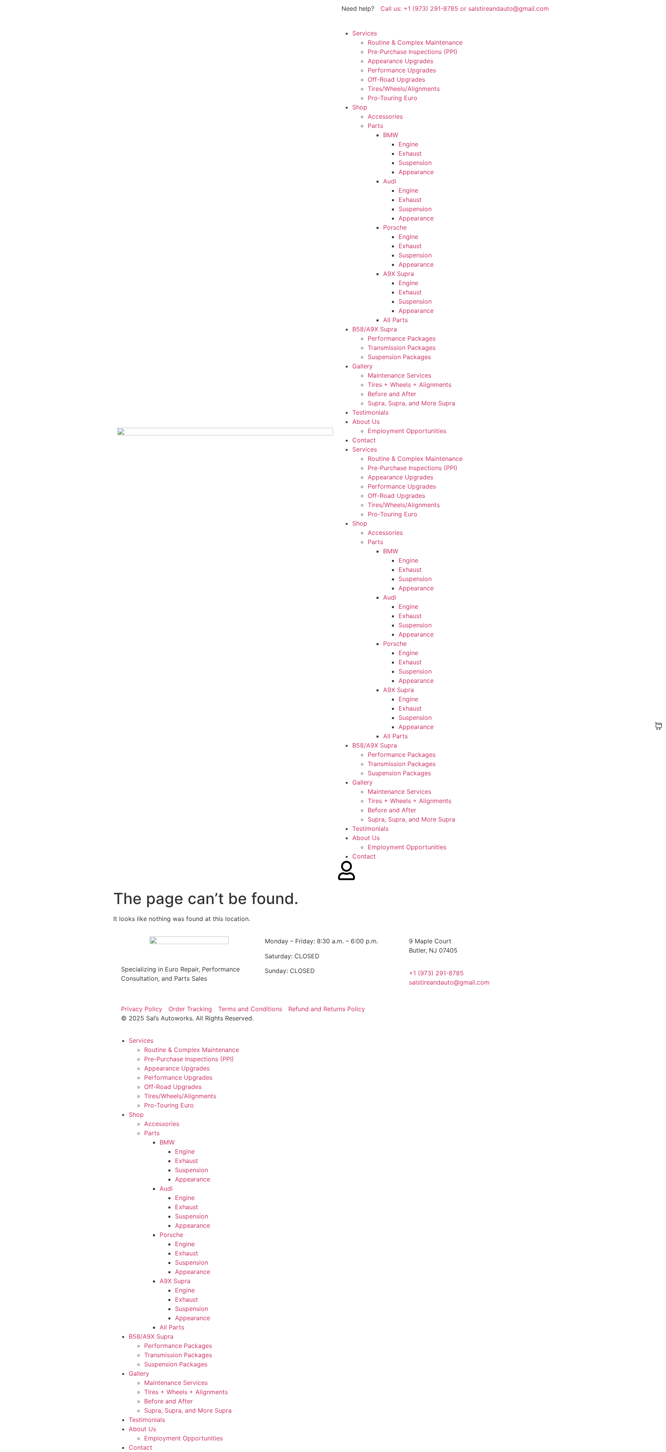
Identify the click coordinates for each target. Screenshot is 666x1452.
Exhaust (410, 153)
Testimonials (370, 412)
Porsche (395, 227)
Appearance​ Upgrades (400, 61)
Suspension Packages (399, 357)
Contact (364, 440)
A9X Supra (398, 273)
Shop (359, 107)
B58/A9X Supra (374, 329)
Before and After (392, 394)
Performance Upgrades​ (402, 70)
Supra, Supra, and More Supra (411, 403)
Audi (389, 181)
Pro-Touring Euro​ (392, 98)
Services (364, 33)
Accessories (385, 116)
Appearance (416, 172)
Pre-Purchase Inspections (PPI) (412, 51)
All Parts (395, 320)
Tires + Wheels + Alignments (409, 384)
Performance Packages (402, 338)
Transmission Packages (402, 347)
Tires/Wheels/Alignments (404, 88)
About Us (366, 421)
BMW (390, 135)
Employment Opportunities (407, 431)
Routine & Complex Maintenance (415, 42)
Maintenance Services (399, 375)
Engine (408, 144)
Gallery (362, 366)
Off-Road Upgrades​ (396, 79)
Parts (375, 125)
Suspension (415, 162)
